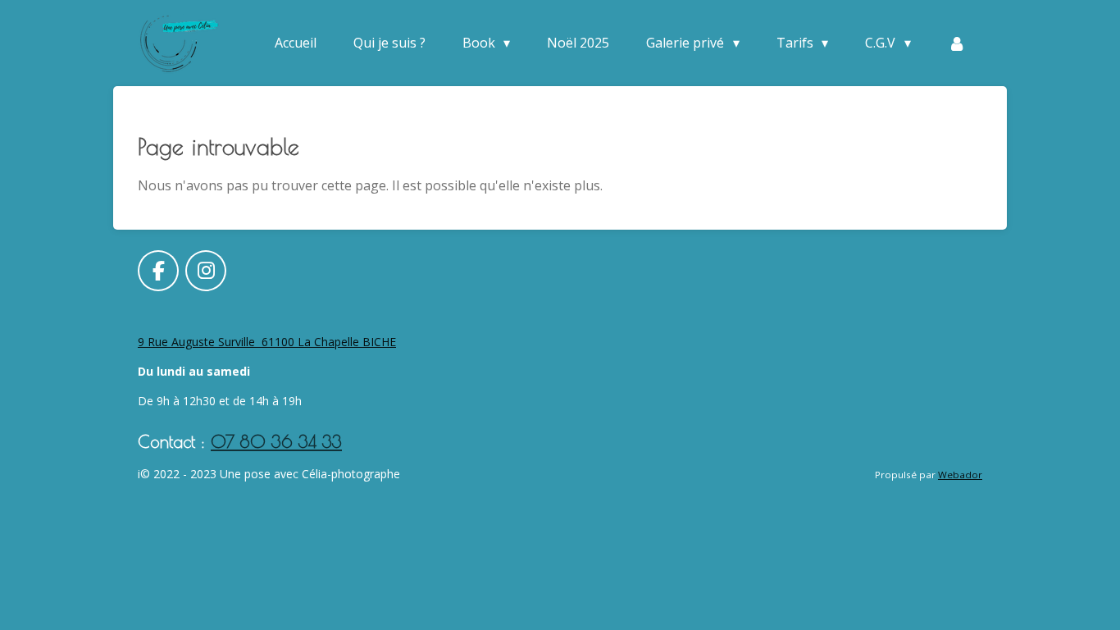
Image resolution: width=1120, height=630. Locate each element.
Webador (960, 474)
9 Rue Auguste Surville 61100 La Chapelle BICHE (267, 341)
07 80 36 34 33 (276, 441)
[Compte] (956, 42)
